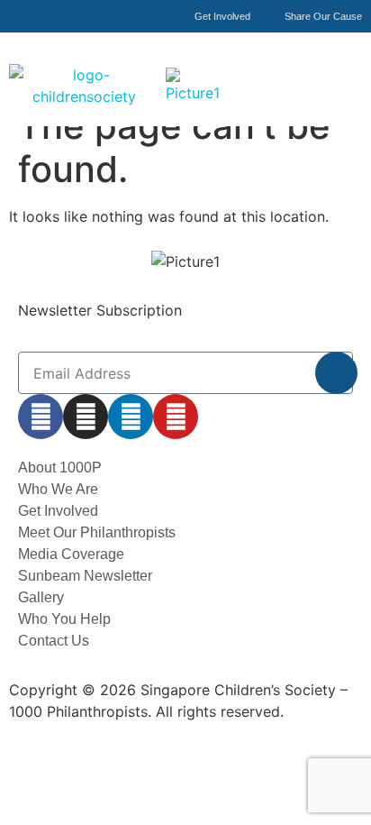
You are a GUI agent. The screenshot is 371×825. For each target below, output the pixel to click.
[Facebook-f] (40, 416)
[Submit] (336, 373)
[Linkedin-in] (130, 416)
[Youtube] (175, 416)
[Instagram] (85, 416)
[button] (346, 65)
